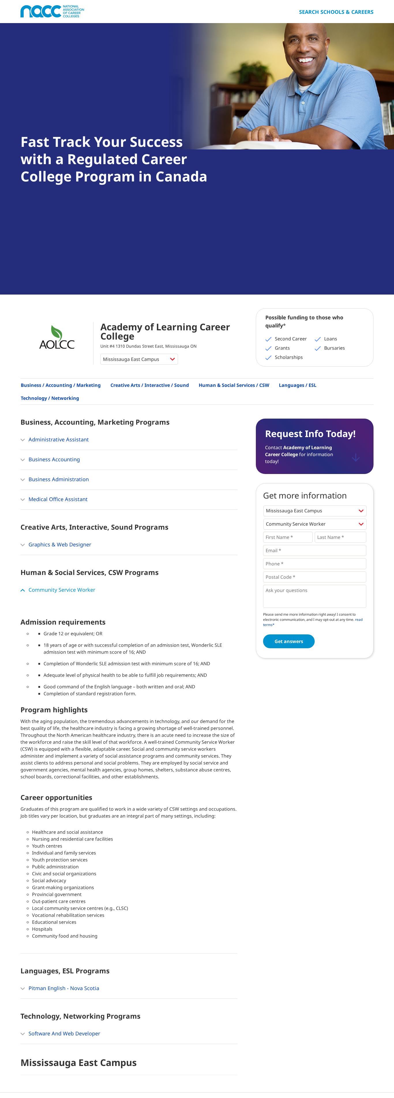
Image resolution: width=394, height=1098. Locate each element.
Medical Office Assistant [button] (57, 499)
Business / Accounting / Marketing (61, 385)
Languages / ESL (297, 385)
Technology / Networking (50, 398)
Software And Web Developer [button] (63, 1033)
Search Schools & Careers (336, 11)
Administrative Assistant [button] (58, 439)
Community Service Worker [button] (61, 589)
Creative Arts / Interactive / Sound (149, 385)
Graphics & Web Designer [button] (59, 544)
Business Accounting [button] (53, 459)
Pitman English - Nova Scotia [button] (63, 988)
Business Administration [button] (58, 479)
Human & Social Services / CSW (234, 385)
